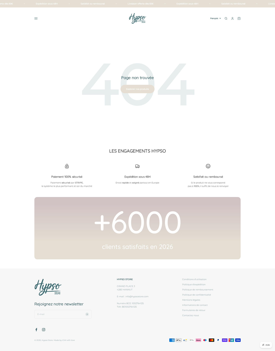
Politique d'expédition (194, 284)
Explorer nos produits (137, 89)
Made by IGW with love (64, 340)
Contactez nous (190, 315)
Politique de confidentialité (196, 294)
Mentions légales (191, 300)
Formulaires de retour (193, 310)
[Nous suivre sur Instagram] (44, 330)
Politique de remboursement (197, 289)
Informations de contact (195, 305)
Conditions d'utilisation (194, 279)
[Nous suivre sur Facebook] (36, 330)
